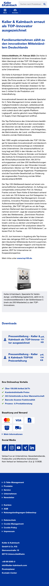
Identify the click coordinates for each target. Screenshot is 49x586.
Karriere (7, 505)
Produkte (8, 486)
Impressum (9, 531)
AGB (6, 508)
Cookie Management (14, 523)
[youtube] (18, 447)
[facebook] (5, 447)
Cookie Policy (10, 527)
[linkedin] (32, 447)
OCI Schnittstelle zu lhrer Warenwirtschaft (24, 396)
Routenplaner (8, 569)
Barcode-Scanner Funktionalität (20, 399)
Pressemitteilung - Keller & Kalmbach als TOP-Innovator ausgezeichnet (24, 339)
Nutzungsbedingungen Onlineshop (20, 512)
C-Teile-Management (14, 482)
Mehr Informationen (13, 434)
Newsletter (9, 497)
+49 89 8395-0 (8, 561)
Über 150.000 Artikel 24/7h (17, 388)
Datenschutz (10, 520)
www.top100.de (24, 258)
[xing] (25, 447)
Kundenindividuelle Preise (17, 392)
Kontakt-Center (9, 573)
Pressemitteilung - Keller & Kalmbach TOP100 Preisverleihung (23, 357)
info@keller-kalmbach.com (14, 565)
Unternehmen (10, 493)
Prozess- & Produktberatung (18, 403)
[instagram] (12, 447)
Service (7, 490)
